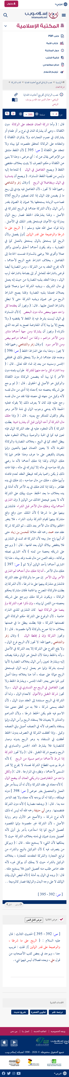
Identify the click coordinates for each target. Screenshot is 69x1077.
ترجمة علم (57, 1012)
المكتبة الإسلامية (38, 26)
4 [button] (56, 113)
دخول (10, 3)
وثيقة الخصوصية (58, 1031)
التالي (10, 905)
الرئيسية (59, 82)
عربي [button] (59, 4)
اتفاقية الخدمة (40, 1031)
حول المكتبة (52, 50)
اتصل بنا (25, 1031)
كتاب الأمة (52, 43)
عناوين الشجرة (38, 1012)
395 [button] (30, 114)
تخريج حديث (20, 1012)
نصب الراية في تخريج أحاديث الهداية (38, 82)
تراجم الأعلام (51, 72)
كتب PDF (53, 36)
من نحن (13, 1031)
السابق (17, 905)
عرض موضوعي (51, 64)
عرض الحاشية (51, 919)
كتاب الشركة (16, 82)
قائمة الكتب (52, 57)
